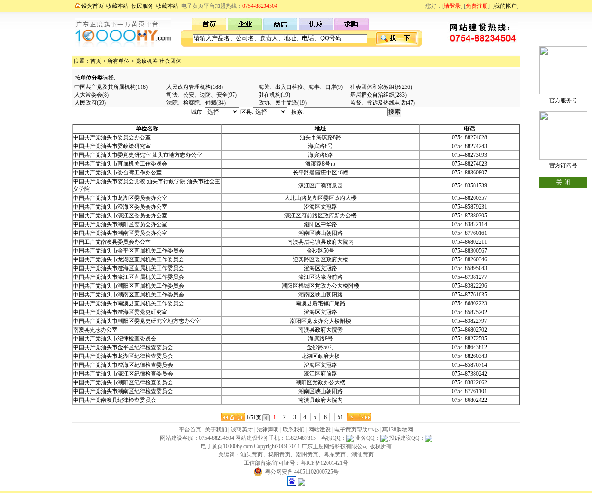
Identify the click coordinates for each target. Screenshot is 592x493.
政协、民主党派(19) (283, 102)
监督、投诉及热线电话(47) (382, 102)
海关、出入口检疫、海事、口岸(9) (301, 87)
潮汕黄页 (363, 454)
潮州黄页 (307, 454)
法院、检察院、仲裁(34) (196, 102)
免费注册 (477, 6)
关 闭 (563, 182)
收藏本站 (117, 6)
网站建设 (319, 429)
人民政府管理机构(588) (194, 87)
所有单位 (118, 61)
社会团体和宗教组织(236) (381, 87)
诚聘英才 (242, 429)
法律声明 (268, 429)
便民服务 (142, 6)
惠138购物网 (397, 429)
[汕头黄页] (209, 28)
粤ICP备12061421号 (324, 463)
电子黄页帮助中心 (356, 429)
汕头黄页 (251, 454)
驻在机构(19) (274, 95)
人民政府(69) (90, 102)
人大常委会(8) (91, 95)
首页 (95, 61)
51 (340, 417)
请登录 (452, 6)
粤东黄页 (335, 454)
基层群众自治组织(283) (378, 95)
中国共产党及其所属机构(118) (111, 87)
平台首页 (190, 429)
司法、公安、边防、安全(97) (201, 95)
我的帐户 (505, 6)
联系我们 (294, 429)
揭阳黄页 (279, 454)
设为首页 (92, 6)
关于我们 (216, 429)
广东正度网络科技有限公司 (335, 446)
